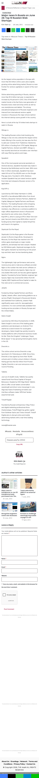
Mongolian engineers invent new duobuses (9, 515)
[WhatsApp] (13, 30)
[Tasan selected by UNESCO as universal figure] (29, 484)
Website (4, 575)
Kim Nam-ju (6, 25)
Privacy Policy (19, 764)
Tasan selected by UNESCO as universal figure (27, 492)
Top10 (19, 434)
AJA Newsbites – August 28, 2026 (17, 8)
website (17, 431)
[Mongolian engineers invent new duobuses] (10, 507)
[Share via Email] (28, 30)
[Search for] (37, 3)
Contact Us (30, 764)
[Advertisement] (19, 638)
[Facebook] (4, 30)
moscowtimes (28, 431)
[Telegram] (18, 30)
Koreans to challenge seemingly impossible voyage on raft (28, 515)
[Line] (23, 30)
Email (4, 567)
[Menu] (3, 3)
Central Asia (6, 13)
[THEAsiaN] (20, 2)
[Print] (32, 30)
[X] (8, 30)
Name (4, 558)
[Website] (19, 467)
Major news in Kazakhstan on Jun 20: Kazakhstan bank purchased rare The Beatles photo (10, 494)
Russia (8, 431)
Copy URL (19, 444)
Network (23, 761)
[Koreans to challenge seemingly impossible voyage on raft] (29, 507)
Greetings (15, 761)
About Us (5, 761)
